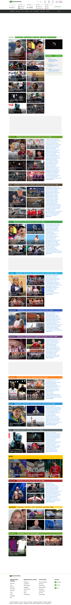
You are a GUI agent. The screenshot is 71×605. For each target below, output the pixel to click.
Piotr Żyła (41, 592)
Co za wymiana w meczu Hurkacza (52, 226)
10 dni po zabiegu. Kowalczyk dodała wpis (53, 410)
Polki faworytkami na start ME (51, 280)
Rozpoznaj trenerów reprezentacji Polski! (53, 349)
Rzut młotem (31, 310)
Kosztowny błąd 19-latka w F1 (51, 439)
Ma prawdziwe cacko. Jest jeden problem (53, 495)
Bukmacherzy (36, 11)
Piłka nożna (18, 11)
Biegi (27, 310)
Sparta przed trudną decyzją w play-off (53, 213)
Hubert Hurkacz (42, 594)
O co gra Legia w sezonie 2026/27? (52, 174)
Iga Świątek (41, 589)
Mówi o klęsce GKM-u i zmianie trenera (35, 98)
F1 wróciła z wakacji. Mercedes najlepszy (53, 445)
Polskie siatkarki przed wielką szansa (16, 304)
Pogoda (11, 603)
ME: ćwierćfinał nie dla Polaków (51, 345)
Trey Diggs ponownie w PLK (34, 388)
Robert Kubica (29, 430)
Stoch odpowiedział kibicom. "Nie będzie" (35, 424)
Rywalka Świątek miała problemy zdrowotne (53, 250)
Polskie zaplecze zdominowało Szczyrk (53, 419)
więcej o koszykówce (50, 398)
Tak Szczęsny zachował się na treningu (53, 175)
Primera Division (27, 589)
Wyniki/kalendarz (20, 136)
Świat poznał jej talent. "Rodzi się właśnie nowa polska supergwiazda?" (54, 324)
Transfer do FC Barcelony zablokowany (15, 168)
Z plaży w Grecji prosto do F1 (51, 448)
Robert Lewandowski (19, 37)
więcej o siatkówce (49, 294)
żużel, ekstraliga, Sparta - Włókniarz (52, 199)
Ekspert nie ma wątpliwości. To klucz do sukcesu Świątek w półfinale (35, 56)
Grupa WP (17, 602)
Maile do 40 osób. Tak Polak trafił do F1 (52, 447)
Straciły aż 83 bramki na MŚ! (51, 353)
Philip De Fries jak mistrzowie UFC (14, 501)
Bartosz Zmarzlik (42, 587)
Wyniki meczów (58, 55)
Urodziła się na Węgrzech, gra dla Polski (35, 294)
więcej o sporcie (49, 331)
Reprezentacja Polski (27, 37)
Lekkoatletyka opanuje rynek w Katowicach (35, 331)
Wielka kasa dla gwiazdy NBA (51, 383)
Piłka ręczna (12, 590)
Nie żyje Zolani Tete (49, 483)
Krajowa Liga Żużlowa (50, 184)
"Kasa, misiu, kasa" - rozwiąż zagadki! (52, 356)
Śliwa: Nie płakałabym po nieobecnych (16, 293)
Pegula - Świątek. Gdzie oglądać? (51, 229)
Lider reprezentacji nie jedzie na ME (52, 275)
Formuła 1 (23, 430)
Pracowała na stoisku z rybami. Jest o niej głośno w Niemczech (17, 527)
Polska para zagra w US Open (51, 248)
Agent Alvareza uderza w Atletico (52, 163)
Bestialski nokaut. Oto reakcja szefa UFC (53, 500)
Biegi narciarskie (33, 403)
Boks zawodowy (28, 480)
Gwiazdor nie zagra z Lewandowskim (52, 139)
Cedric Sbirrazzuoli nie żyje (50, 440)
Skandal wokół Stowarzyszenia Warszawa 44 (54, 491)
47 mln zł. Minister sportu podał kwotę (52, 328)
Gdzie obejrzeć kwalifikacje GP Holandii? (53, 437)
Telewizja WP (26, 603)
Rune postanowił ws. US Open (51, 237)
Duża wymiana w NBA (49, 391)
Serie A (25, 590)
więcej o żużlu (48, 216)
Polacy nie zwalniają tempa (50, 238)
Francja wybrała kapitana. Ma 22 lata (52, 390)
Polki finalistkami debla (50, 232)
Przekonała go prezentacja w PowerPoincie (53, 441)
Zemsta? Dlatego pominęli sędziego (15, 68)
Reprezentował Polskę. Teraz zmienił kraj (35, 413)
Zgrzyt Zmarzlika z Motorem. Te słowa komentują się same (54, 211)
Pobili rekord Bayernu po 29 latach (52, 151)
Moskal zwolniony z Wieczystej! (35, 69)
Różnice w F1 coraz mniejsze (35, 440)
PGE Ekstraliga (24, 184)
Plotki (31, 603)
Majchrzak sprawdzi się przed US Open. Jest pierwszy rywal (35, 232)
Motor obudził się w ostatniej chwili (52, 189)
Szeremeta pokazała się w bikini (51, 496)
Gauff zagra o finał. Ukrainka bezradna (16, 90)
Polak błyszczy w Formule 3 (50, 444)
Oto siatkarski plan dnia (50, 290)
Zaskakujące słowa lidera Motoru (51, 203)
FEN (39, 480)
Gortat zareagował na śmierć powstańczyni (53, 397)
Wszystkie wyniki (57, 6)
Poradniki (27, 533)
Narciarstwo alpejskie (46, 403)
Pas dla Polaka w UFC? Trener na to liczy (53, 499)
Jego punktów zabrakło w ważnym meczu (53, 204)
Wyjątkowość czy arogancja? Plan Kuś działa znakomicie (17, 58)
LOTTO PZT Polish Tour (52, 37)
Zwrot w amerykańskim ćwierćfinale (52, 236)
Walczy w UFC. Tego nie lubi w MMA (52, 488)
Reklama (45, 602)
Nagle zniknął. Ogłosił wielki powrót (52, 196)
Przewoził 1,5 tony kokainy (52, 518)
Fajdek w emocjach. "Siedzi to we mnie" (15, 330)
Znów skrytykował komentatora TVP (52, 327)
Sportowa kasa (39, 507)
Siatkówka (27, 11)
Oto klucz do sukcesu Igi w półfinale (16, 242)
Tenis (22, 11)
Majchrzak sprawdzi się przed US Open (53, 225)
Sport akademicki (43, 37)
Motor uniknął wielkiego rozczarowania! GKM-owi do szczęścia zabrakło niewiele (34, 205)
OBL (26, 377)
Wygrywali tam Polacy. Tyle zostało (52, 416)
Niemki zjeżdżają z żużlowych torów (52, 187)
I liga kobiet (51, 336)
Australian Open (31, 221)
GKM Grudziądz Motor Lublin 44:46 (52, 195)
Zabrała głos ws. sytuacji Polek (35, 284)
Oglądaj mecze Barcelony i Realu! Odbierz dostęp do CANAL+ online (17, 553)
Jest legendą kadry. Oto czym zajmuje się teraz (35, 77)
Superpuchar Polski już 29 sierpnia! (34, 357)
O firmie (21, 602)
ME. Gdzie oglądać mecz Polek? (51, 286)
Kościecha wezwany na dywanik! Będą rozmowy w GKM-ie (17, 204)
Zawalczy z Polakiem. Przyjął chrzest (35, 491)
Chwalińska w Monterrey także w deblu (35, 242)
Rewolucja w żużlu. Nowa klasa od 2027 (53, 208)
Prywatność (30, 602)
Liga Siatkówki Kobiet (49, 273)
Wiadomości (39, 603)
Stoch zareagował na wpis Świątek (52, 423)
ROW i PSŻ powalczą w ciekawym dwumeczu (54, 188)
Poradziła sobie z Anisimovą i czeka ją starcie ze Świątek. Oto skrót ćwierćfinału (54, 252)
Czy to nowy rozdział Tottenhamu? (52, 176)
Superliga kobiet (37, 336)
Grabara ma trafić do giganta (34, 147)
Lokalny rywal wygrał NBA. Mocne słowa (53, 394)
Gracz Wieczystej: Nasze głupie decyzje (53, 152)
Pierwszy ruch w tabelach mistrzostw (52, 292)
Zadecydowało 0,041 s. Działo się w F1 (52, 443)
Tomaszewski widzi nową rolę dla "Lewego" (35, 157)
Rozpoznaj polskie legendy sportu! (52, 320)
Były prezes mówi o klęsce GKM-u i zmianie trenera (34, 195)
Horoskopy (16, 603)
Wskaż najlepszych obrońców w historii (35, 90)
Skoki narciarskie (26, 403)
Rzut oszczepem (38, 310)
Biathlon (39, 403)
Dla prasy (25, 602)
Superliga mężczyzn (29, 336)
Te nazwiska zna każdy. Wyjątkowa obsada (53, 408)
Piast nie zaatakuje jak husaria (51, 166)
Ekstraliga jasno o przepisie (50, 209)
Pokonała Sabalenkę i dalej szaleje (52, 241)
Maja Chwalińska (36, 37)
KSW (33, 480)
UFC (36, 480)
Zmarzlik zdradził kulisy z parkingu (52, 201)
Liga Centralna (44, 336)
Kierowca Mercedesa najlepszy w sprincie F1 (16, 450)
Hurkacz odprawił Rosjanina (51, 234)
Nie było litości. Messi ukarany (51, 164)
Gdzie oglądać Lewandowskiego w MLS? (53, 170)
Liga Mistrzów (26, 583)
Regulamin (49, 602)
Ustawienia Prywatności (38, 602)
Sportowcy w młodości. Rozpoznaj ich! (52, 341)
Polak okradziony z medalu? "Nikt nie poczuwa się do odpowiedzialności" (15, 53)
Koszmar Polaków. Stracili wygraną (52, 351)
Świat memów (28, 507)
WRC (38, 430)
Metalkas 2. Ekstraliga (40, 184)
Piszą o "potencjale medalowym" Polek (35, 304)
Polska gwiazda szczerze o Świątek (52, 242)
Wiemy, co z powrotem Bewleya (51, 215)
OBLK (29, 377)
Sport (43, 603)
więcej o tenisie (49, 253)
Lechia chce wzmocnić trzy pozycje (52, 156)
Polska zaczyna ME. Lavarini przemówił (53, 278)
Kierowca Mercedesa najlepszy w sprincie (17, 111)
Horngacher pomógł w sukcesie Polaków (53, 418)
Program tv (21, 603)
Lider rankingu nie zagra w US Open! (52, 245)
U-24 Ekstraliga (32, 184)
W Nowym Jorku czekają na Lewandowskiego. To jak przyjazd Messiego (16, 156)
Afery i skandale (46, 507)
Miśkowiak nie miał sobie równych (52, 193)
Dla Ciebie (12, 11)
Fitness (11, 594)
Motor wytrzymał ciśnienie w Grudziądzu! (53, 207)
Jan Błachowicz (42, 590)
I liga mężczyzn (34, 377)
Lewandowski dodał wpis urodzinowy (34, 528)
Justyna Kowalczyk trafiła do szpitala (52, 420)
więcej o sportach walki (50, 501)
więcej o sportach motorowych (51, 451)
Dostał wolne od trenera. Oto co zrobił (52, 167)
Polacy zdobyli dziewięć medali (51, 352)
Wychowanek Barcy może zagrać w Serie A (53, 144)
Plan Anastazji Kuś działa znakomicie (34, 320)
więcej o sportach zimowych (51, 424)
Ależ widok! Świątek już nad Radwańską (53, 244)
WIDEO (47, 11)
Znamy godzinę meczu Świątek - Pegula (53, 240)
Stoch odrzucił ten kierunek (50, 414)
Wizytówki (32, 533)
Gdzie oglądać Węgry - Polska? (51, 288)
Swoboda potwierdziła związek (51, 323)
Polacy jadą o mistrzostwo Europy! (34, 216)
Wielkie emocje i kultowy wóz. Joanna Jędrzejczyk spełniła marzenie (54, 422)
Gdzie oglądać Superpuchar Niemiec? (52, 172)
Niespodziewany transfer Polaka (35, 347)
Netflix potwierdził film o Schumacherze (34, 451)
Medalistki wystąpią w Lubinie (51, 344)
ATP (22, 221)
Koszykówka (12, 595)
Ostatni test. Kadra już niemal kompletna (16, 397)
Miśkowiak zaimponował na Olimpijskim (53, 212)
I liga (43, 136)
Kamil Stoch (41, 583)
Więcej (50, 136)
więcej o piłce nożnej (50, 179)
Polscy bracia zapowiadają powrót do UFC (53, 493)
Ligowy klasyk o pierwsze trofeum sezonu (16, 357)
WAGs (33, 507)
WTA (25, 221)
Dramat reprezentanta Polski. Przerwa (52, 348)
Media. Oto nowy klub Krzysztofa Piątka (33, 111)
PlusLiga (42, 273)
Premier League (27, 585)
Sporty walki (42, 11)
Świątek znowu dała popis (50, 246)
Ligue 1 (25, 592)
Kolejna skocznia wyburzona (51, 406)
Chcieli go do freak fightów (34, 502)
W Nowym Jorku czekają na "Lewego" (52, 143)
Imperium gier (47, 603)
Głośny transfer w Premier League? (52, 168)
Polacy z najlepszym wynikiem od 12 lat (53, 355)
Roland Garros (38, 221)
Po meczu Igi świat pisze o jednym (52, 249)
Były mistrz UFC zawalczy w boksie (52, 492)
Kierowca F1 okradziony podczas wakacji (53, 436)
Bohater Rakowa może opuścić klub (35, 168)
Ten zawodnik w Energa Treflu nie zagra (35, 398)
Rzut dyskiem (46, 310)
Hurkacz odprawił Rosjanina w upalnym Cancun (16, 79)
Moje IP (34, 603)
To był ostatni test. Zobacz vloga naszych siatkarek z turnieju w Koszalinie (54, 284)
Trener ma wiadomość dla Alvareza (52, 160)
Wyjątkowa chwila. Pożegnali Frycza (16, 101)
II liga (46, 136)
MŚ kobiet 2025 (36, 273)
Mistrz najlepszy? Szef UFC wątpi (52, 497)
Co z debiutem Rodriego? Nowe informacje (35, 179)
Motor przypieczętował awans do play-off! (16, 216)
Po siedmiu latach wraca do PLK (51, 387)
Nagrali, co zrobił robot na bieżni (54, 528)
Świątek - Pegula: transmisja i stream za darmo (35, 543)
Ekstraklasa (26, 582)
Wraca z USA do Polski (50, 291)
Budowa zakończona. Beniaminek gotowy (53, 386)
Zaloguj (60, 1)
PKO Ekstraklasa (37, 136)
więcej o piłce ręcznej (50, 357)
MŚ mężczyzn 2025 (28, 273)
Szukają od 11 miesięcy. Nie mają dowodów (53, 395)
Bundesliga (26, 587)
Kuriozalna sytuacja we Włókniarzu (52, 191)
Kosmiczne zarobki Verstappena (51, 449)
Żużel (31, 11)
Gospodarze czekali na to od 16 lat (35, 253)
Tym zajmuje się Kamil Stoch (16, 424)
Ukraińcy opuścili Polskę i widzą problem (53, 155)
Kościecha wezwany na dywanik (34, 101)
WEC (34, 430)
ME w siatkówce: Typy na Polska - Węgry (54, 543)
